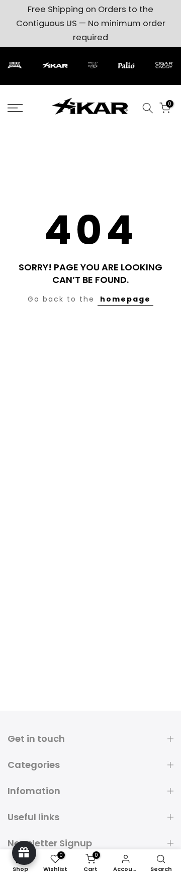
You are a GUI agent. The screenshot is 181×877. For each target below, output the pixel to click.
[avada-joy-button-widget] (24, 853)
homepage (125, 299)
